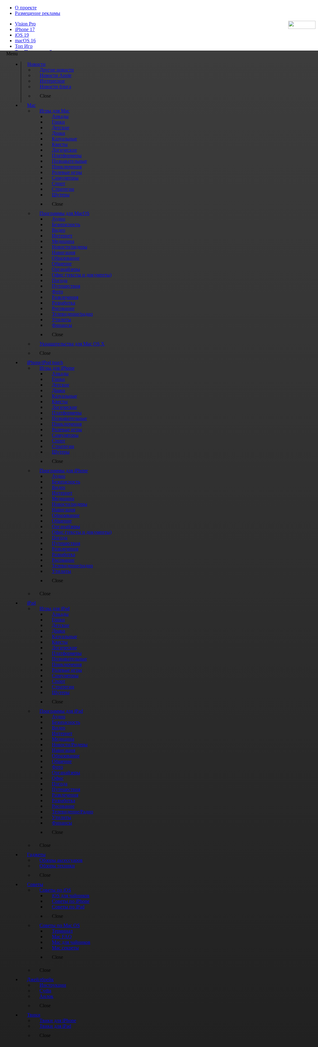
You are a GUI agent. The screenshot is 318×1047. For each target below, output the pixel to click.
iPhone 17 (25, 29)
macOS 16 (25, 40)
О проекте (26, 7)
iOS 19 (22, 35)
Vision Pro (25, 23)
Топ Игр (24, 46)
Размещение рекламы (37, 13)
